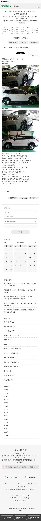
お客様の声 (31, 477)
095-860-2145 (21, 14)
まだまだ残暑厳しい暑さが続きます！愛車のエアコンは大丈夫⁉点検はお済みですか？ (20, 298)
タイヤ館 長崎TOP (22, 30)
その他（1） (8, 371)
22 (34, 261)
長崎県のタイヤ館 (17, 30)
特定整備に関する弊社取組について (17, 489)
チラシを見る (35, 517)
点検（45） (7, 340)
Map (22, 23)
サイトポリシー (21, 486)
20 (25, 261)
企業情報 (32, 489)
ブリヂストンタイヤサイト (19, 495)
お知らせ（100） (9, 375)
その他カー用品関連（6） (12, 362)
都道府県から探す (12, 30)
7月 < (6, 243)
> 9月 (35, 243)
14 (30, 257)
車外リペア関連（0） (10, 357)
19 (20, 261)
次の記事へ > (34, 42)
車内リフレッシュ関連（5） (13, 349)
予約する (21, 517)
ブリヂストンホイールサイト (19, 498)
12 (20, 257)
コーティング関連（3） (11, 353)
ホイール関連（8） (10, 326)
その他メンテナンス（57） (12, 335)
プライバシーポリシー (30, 484)
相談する (8, 517)
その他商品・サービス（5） (13, 366)
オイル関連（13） (9, 331)
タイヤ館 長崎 (14, 6)
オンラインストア (19, 500)
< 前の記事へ (13, 42)
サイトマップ (9, 484)
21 (30, 261)
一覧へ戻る (23, 42)
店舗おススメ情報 (28, 30)
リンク (19, 484)
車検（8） (7, 344)
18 (16, 261)
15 (34, 257)
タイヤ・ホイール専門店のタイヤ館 (5, 30)
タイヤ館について (12, 477)
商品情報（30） (9, 380)
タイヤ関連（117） (10, 322)
